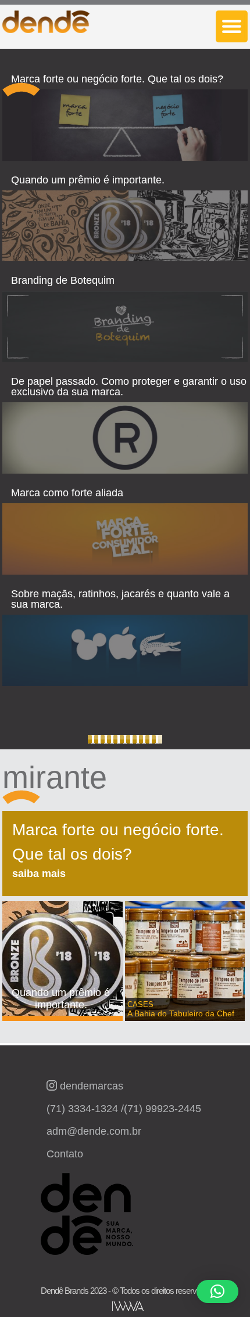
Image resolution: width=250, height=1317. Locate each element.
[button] (217, 1291)
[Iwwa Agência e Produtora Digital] (128, 1306)
